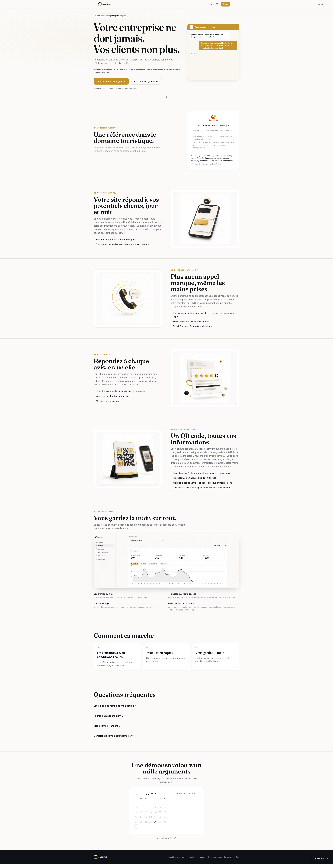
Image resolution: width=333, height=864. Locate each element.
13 (151, 812)
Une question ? (321, 858)
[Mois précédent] (136, 794)
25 (141, 821)
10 (136, 812)
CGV (237, 857)
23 (165, 817)
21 (155, 817)
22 (160, 817)
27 (150, 821)
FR (322, 4)
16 (165, 812)
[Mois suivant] (165, 794)
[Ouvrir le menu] (233, 4)
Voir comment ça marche (145, 81)
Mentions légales (197, 857)
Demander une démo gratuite (111, 81)
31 (136, 826)
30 (165, 821)
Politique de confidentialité (219, 857)
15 (160, 812)
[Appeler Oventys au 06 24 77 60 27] (211, 4)
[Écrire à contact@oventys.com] (217, 4)
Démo (225, 4)
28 (155, 821)
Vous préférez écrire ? (166, 838)
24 (136, 821)
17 (136, 817)
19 (146, 817)
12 (146, 812)
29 (160, 821)
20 (150, 817)
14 (155, 812)
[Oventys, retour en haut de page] (104, 4)
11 (141, 812)
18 (141, 817)
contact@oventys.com (175, 857)
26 (146, 821)
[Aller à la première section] (166, 97)
